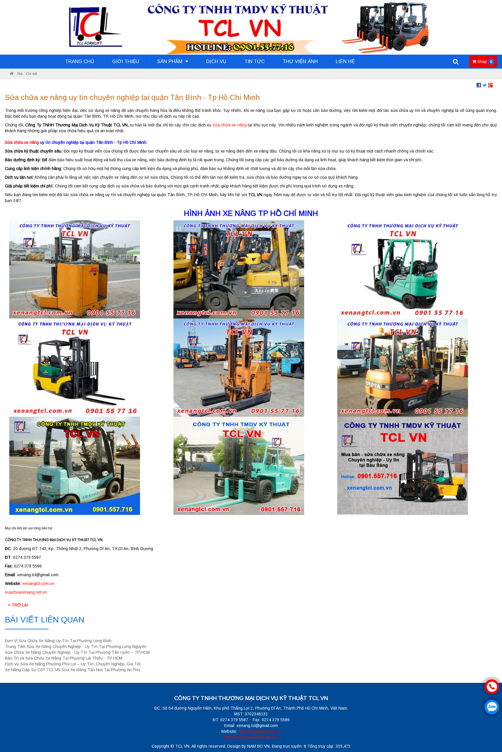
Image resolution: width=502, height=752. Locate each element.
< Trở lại (18, 605)
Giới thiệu (125, 61)
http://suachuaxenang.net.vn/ (251, 737)
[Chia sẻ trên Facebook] (478, 85)
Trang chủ (79, 61)
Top (488, 730)
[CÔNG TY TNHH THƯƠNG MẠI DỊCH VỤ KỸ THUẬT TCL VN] (11, 74)
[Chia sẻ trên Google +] (490, 85)
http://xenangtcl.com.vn (260, 731)
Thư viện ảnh (300, 61)
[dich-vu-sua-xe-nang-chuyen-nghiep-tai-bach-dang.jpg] (238, 465)
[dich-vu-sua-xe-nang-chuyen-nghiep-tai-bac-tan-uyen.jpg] (74, 465)
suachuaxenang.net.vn (26, 592)
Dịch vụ (216, 61)
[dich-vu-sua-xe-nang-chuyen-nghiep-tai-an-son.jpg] (402, 269)
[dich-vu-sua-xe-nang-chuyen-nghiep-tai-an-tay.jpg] (74, 367)
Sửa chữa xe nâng (22, 142)
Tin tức (254, 61)
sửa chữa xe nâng (230, 125)
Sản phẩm (170, 61)
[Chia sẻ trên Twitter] (484, 85)
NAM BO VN (258, 746)
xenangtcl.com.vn (38, 583)
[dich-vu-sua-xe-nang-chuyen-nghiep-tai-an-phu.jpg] (238, 269)
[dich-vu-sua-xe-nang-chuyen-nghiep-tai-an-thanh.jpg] (402, 367)
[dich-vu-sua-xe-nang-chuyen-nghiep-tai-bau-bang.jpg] (402, 465)
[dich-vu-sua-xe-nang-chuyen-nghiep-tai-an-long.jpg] (74, 269)
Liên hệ (345, 61)
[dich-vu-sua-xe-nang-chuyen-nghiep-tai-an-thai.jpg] (238, 367)
